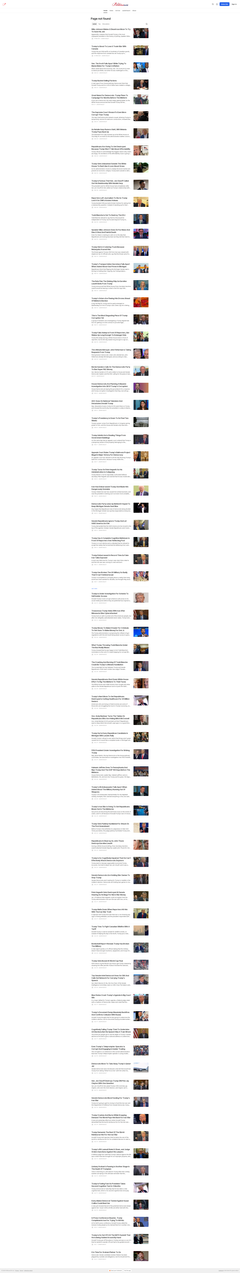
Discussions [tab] (105, 24)
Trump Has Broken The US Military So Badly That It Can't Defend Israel (109, 573)
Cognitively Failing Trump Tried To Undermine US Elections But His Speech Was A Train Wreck (111, 1030)
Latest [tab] (94, 24)
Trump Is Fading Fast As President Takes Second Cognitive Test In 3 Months (108, 1185)
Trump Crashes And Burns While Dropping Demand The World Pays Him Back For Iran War (111, 1116)
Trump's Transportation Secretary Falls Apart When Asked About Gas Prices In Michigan (111, 265)
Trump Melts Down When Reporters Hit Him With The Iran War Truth (110, 910)
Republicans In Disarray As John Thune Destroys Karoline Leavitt (108, 842)
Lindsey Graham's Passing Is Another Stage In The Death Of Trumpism (111, 1167)
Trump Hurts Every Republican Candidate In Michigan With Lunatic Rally (110, 734)
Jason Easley (105, 38)
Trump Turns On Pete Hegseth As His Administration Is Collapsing (107, 471)
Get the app (127, 1270)
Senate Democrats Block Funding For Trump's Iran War (111, 1099)
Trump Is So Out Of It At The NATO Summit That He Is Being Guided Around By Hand (111, 1236)
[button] (105, 10)
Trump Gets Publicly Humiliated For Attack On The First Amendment (110, 825)
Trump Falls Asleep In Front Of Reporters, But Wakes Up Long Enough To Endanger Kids (110, 334)
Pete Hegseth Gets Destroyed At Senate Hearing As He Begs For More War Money (109, 893)
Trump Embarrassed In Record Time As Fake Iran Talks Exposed (110, 556)
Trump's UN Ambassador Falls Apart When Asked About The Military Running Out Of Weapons (109, 789)
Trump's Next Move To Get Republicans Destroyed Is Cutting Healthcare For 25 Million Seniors (110, 698)
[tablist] (101, 24)
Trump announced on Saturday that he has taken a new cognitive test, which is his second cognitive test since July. (110, 1190)
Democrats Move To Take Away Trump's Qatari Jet (111, 1065)
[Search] (213, 4)
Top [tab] (99, 24)
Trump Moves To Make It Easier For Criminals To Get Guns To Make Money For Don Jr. (110, 629)
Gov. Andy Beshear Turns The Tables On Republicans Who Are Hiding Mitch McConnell (110, 717)
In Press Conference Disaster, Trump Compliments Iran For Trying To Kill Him (108, 1219)
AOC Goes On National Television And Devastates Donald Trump (107, 402)
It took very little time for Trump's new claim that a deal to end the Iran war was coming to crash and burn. (110, 561)
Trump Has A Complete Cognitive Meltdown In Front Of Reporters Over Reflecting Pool (111, 539)
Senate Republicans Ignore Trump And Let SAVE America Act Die (109, 522)
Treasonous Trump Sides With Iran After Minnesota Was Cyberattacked (108, 612)
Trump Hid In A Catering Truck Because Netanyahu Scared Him (108, 248)
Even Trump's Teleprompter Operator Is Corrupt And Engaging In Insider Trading (108, 1048)
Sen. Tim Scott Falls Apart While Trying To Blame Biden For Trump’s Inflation (109, 64)
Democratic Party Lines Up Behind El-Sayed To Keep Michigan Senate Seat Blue (111, 505)
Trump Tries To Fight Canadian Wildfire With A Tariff (111, 928)
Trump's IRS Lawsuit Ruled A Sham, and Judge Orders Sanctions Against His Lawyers (111, 1150)
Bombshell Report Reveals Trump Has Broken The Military (110, 945)
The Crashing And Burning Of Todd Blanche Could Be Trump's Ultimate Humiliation (110, 663)
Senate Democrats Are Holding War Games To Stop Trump (111, 876)
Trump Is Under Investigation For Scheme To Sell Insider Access (110, 595)
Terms (21, 1270)
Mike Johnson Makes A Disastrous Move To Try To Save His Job (111, 30)
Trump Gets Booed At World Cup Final (107, 961)
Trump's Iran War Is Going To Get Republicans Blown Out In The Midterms (111, 808)
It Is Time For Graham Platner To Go (106, 1252)
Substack (221, 1270)
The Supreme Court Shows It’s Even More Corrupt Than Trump (109, 113)
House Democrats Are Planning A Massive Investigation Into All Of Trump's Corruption (110, 385)
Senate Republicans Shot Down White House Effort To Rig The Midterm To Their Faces (110, 680)
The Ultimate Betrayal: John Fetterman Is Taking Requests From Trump (111, 351)
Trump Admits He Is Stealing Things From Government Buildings (109, 436)
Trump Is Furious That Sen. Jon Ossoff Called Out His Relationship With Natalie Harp (110, 182)
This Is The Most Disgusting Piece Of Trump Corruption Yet (110, 316)
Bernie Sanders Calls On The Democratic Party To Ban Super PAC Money (111, 368)
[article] (120, 35)
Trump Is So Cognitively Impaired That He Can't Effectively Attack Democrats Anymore (111, 859)
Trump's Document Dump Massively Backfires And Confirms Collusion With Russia (110, 1013)
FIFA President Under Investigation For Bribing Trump (111, 751)
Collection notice (28, 1270)
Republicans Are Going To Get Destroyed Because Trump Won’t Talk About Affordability (111, 148)
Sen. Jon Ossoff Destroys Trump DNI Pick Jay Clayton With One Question (110, 1082)
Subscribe (224, 4)
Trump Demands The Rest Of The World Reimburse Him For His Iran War (108, 1133)
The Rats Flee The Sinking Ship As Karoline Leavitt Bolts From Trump (109, 282)
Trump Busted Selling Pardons (104, 81)
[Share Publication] (217, 4)
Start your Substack (116, 1270)
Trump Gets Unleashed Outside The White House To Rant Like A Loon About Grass (109, 165)
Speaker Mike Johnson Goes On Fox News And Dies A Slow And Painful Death (111, 231)
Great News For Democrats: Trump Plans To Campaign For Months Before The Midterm (110, 96)
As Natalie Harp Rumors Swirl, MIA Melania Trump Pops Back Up (109, 130)
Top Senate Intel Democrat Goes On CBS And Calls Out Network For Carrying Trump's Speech (110, 978)
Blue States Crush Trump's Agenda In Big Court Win (111, 996)
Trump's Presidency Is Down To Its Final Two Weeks (110, 419)
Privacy (17, 1270)
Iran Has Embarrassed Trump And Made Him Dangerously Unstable (110, 488)
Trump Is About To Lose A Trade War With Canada (109, 47)
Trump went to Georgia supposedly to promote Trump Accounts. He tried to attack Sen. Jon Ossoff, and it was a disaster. (110, 864)
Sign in (234, 4)
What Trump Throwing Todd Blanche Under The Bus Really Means (110, 646)
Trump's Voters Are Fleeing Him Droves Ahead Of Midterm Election (111, 299)
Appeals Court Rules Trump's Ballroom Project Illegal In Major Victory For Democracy (111, 453)
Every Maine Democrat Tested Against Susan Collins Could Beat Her (110, 1202)
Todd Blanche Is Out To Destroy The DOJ (108, 215)
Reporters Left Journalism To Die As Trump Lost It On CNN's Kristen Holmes (109, 199)
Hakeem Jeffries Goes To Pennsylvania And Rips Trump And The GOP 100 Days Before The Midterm (111, 769)
